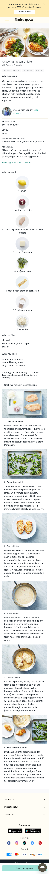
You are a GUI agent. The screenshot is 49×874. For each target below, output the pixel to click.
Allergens (7, 147)
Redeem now (24, 11)
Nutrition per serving (13, 138)
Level (5, 130)
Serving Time (8, 122)
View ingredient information (16, 162)
